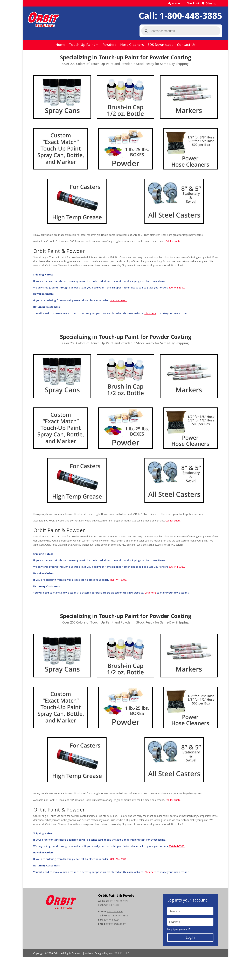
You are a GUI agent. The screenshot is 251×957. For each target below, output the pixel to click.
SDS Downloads (160, 45)
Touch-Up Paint (82, 45)
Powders (109, 45)
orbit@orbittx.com (116, 923)
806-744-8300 (115, 911)
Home (60, 45)
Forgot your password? (178, 929)
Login (190, 937)
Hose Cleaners (132, 45)
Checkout (193, 3)
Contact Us (186, 45)
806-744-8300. (177, 287)
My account (175, 3)
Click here (150, 313)
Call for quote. (173, 241)
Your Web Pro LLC (119, 953)
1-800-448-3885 (190, 15)
